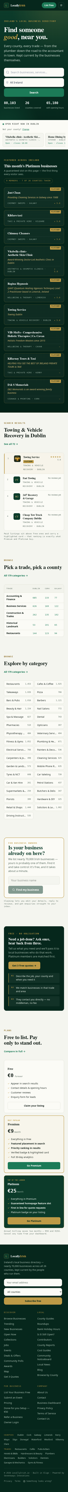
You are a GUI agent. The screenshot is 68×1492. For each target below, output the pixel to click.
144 (35, 633)
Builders (22, 1457)
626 (35, 606)
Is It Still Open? (45, 1334)
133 (47, 598)
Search (34, 92)
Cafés (32, 1449)
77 (55, 598)
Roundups (43, 1323)
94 (55, 633)
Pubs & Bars (44, 1449)
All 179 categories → (16, 575)
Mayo (7, 1439)
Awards (8, 1366)
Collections (10, 1339)
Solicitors (33, 1457)
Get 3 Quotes (11, 1376)
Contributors (44, 1339)
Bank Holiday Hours (48, 1329)
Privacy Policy (45, 1408)
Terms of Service (46, 1413)
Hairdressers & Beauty (31, 1453)
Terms (17, 1481)
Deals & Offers (12, 1355)
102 (56, 614)
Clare (6, 1443)
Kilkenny (60, 1439)
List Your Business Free (17, 1392)
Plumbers (50, 1453)
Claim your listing (34, 1105)
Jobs (6, 1345)
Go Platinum (34, 1220)
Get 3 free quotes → (24, 965)
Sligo (15, 1439)
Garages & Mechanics (14, 1462)
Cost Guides (44, 1350)
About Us (42, 1392)
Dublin (20, 1434)
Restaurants (21, 1449)
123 (47, 633)
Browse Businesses (15, 1318)
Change (25, 129)
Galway (37, 1434)
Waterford (36, 1439)
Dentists (44, 1457)
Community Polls (13, 1360)
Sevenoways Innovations (16, 1476)
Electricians (9, 1457)
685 (35, 598)
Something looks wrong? (39, 1481)
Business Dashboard (49, 1402)
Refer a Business (13, 1417)
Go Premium (34, 1165)
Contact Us (43, 1418)
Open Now (10, 1334)
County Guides (45, 1318)
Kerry (58, 1434)
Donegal (24, 1439)
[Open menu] (61, 5)
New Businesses (13, 1329)
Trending (9, 1323)
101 (47, 625)
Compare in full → (14, 1051)
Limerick (48, 1434)
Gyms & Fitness (35, 1462)
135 (47, 614)
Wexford (48, 1439)
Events (7, 1350)
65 (55, 625)
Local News (43, 1364)
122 (56, 606)
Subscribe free (33, 1300)
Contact (41, 1397)
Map (6, 1371)
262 (35, 614)
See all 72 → (11, 444)
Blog (40, 1369)
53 (34, 625)
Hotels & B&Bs (11, 1453)
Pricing (8, 1402)
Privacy (8, 1481)
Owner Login (11, 1422)
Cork (29, 1434)
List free (49, 5)
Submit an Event (13, 1397)
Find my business (27, 890)
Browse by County (47, 1375)
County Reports (46, 1345)
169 (47, 606)
